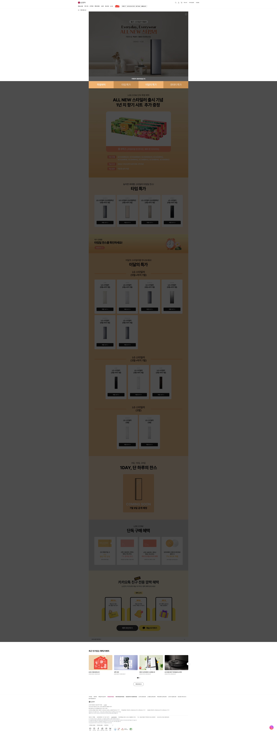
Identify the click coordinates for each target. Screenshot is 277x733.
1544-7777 (117, 710)
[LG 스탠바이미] (138, 243)
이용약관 (95, 696)
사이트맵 (90, 696)
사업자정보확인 (114, 717)
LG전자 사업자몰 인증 (172, 696)
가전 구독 (86, 6)
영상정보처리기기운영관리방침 (131, 696)
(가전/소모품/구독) (106, 706)
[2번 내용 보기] (139, 678)
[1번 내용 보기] (138, 678)
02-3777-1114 (99, 704)
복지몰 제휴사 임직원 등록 (161, 696)
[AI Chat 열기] (271, 727)
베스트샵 (107, 6)
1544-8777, (135, 710)
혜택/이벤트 (97, 6)
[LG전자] (82, 3)
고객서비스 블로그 (100, 725)
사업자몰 (197, 2)
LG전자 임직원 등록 (142, 696)
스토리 (102, 6)
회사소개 (185, 2)
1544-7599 (104, 708)
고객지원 (91, 6)
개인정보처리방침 (110, 696)
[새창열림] (124, 6)
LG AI (111, 6)
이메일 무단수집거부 (102, 696)
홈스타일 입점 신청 (92, 698)
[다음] (188, 664)
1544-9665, (107, 710)
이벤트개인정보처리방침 (119, 696)
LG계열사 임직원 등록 (151, 696)
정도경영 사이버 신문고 (182, 696)
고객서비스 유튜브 (92, 725)
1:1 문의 (105, 704)
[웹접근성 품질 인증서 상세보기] (130, 729)
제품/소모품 (80, 6)
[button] (176, 2)
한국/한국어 (106, 725)
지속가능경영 (191, 2)
